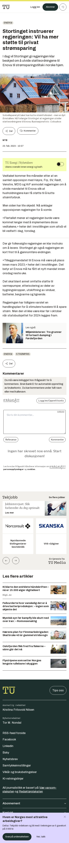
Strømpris (23, 354)
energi (8, 23)
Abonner (50, 7)
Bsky (6, 752)
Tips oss (58, 690)
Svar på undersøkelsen (17, 836)
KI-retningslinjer (13, 778)
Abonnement (11, 803)
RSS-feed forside (14, 733)
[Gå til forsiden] (6, 7)
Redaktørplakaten (31, 791)
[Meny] (62, 7)
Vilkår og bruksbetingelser (20, 772)
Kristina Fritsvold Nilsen (18, 709)
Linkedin (8, 746)
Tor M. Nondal (12, 722)
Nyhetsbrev (10, 759)
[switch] (60, 164)
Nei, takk (41, 836)
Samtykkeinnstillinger (17, 765)
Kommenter (30, 131)
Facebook (9, 739)
